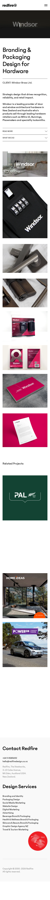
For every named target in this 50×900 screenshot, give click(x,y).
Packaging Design (11, 799)
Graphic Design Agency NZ (15, 826)
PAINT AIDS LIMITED (17, 725)
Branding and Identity (13, 796)
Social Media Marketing (14, 803)
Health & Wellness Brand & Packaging (20, 819)
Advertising (8, 813)
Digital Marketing (11, 809)
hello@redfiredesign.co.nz (15, 761)
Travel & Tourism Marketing (15, 829)
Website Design (10, 806)
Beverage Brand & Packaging (16, 816)
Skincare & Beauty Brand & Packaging (20, 823)
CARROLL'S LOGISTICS (19, 713)
